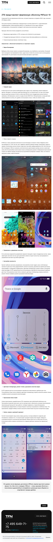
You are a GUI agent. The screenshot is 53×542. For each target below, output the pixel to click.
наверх (44, 505)
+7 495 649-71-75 (16, 525)
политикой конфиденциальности (34, 538)
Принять (48, 537)
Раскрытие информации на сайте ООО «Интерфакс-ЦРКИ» (40, 528)
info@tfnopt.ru (15, 530)
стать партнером (34, 2)
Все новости (7, 9)
